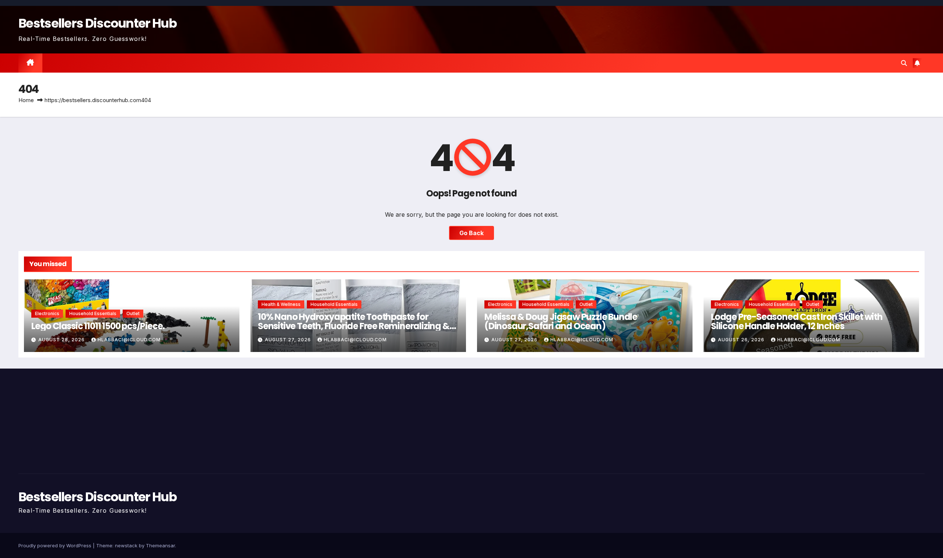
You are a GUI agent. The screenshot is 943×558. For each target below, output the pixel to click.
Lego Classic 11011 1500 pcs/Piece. (98, 326)
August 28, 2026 (62, 339)
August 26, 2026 (742, 339)
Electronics (47, 313)
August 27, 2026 (288, 339)
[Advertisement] (165, 419)
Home (26, 100)
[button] (904, 63)
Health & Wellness (281, 304)
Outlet (133, 313)
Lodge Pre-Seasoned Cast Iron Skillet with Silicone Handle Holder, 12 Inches (797, 321)
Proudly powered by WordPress (55, 545)
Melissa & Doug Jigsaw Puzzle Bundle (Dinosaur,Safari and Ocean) (560, 321)
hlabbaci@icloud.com (129, 339)
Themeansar (160, 545)
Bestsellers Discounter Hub (97, 23)
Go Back (471, 233)
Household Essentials (92, 313)
